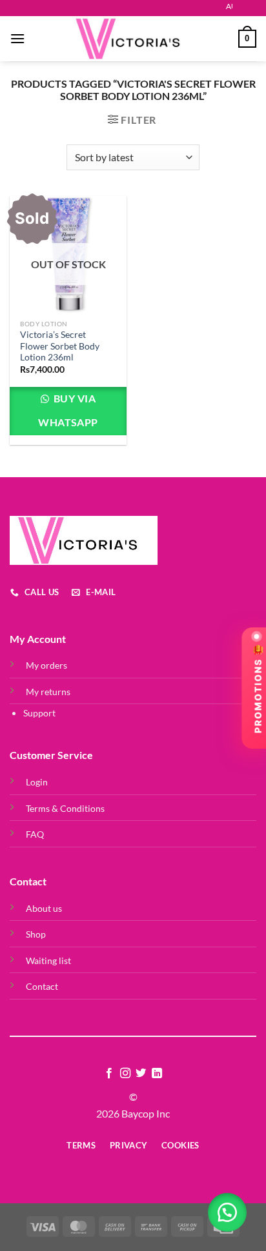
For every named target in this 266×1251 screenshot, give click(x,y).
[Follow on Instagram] (125, 1073)
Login (37, 781)
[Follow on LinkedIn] (157, 1073)
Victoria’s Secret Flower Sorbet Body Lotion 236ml (59, 346)
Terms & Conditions (65, 808)
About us (44, 908)
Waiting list (48, 960)
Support (39, 712)
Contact (42, 986)
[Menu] (17, 38)
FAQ (35, 834)
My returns (48, 691)
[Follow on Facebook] (109, 1073)
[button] (227, 1212)
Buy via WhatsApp (68, 410)
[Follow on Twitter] (141, 1073)
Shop (36, 934)
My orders (46, 665)
